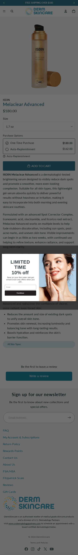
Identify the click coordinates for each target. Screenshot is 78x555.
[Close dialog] (73, 256)
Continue (20, 293)
